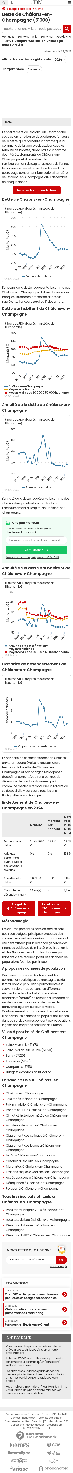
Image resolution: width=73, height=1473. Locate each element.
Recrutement (29, 1418)
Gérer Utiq (37, 1421)
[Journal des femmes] (19, 1445)
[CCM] (54, 1445)
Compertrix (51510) (19, 1066)
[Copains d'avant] (19, 1460)
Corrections (17, 1425)
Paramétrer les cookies (17, 1421)
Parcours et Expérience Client (27, 1323)
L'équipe (35, 1414)
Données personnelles (50, 1418)
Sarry (8, 40)
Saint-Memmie (27, 36)
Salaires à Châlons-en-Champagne (31, 1098)
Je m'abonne (34, 550)
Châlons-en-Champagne (24, 1093)
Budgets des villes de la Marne (28, 1072)
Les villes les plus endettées (36, 190)
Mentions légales (35, 1425)
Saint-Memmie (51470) (22, 1044)
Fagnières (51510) (18, 1061)
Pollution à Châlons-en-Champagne (32, 1188)
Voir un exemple (58, 1266)
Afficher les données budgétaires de (26, 59)
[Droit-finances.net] (54, 1453)
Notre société (49, 1414)
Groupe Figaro (54, 1425)
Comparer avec (13, 69)
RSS (66, 1421)
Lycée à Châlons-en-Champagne (30, 1155)
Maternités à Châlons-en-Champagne (34, 1166)
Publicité (62, 1414)
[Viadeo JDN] (54, 1460)
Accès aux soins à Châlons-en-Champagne (37, 1177)
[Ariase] (19, 1468)
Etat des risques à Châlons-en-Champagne (37, 1171)
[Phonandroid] (54, 1468)
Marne (39, 8)
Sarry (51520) (15, 1055)
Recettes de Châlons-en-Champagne (51, 908)
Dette (8, 122)
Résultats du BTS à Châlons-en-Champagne (38, 1235)
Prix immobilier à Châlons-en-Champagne (36, 1104)
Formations (17, 1283)
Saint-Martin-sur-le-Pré (56, 36)
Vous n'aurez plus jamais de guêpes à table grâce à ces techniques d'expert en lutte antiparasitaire (33, 1349)
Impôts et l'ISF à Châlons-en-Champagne (36, 1109)
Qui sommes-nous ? (17, 1414)
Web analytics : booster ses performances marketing (26, 1309)
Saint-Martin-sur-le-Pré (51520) (29, 1050)
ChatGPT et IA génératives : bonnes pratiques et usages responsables (31, 1294)
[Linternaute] (19, 1453)
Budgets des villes (20, 8)
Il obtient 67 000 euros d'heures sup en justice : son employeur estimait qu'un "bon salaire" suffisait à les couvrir (35, 1362)
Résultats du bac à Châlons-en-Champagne (38, 1219)
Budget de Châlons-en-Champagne (20, 908)
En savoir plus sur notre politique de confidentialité (32, 557)
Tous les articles (53, 1421)
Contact (15, 1418)
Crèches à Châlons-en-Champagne (32, 1161)
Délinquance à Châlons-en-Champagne (35, 1182)
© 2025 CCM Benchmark (36, 1428)
